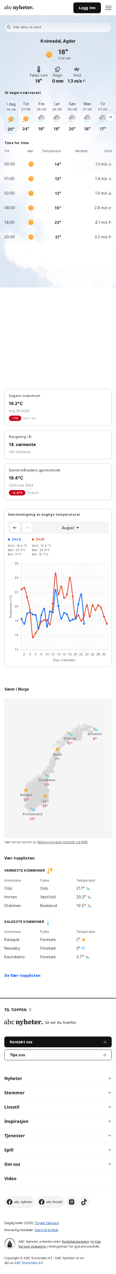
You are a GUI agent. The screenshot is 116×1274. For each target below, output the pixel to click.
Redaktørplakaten (75, 1241)
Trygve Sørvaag (47, 1223)
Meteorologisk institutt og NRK (62, 842)
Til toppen (15, 1009)
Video (10, 1178)
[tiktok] (84, 1202)
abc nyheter (23, 1202)
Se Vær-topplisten (22, 975)
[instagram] (71, 1202)
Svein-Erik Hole (46, 1230)
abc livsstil (54, 1202)
